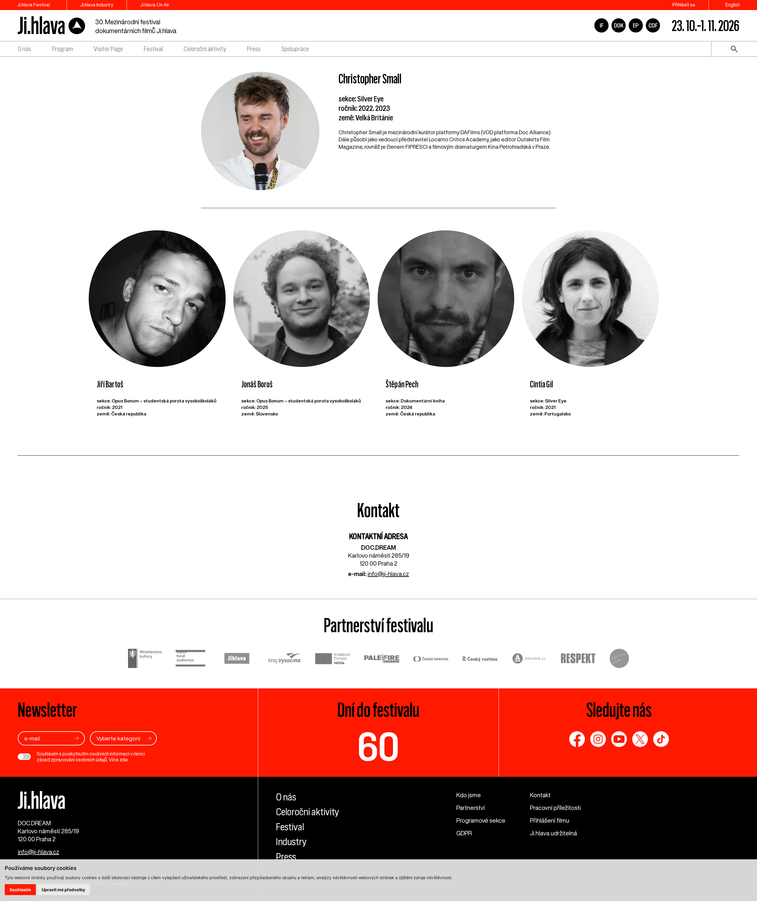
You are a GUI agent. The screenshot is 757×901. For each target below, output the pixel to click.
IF (602, 25)
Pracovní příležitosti (555, 808)
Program (62, 49)
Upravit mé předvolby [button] (63, 889)
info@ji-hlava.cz (388, 574)
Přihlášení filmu (549, 820)
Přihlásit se (683, 4)
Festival (153, 49)
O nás (24, 49)
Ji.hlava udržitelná (553, 833)
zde (123, 759)
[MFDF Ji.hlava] (52, 25)
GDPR (464, 833)
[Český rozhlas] (479, 659)
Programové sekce (480, 820)
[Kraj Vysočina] (284, 659)
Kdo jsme (468, 795)
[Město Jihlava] (236, 659)
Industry (291, 842)
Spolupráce (295, 49)
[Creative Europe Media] (332, 659)
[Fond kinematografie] (190, 659)
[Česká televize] (430, 659)
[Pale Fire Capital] (381, 659)
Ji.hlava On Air (154, 4)
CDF (653, 25)
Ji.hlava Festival (33, 4)
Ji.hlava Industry (96, 4)
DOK (618, 25)
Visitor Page (108, 49)
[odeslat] (76, 738)
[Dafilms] (619, 659)
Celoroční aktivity (205, 49)
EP (636, 25)
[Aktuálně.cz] (529, 659)
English (732, 4)
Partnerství (470, 808)
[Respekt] (578, 659)
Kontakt (540, 795)
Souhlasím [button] (20, 889)
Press (254, 49)
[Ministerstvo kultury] (144, 659)
